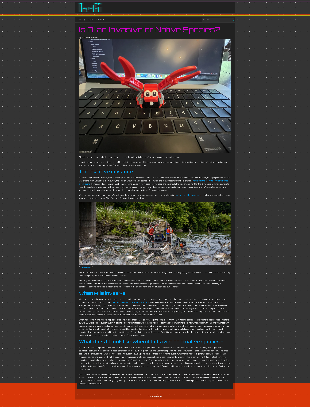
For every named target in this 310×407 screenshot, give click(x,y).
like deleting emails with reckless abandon (131, 302)
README (100, 19)
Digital (90, 19)
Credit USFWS (86, 267)
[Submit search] (233, 19)
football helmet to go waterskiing (189, 195)
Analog (81, 19)
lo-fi (90, 7)
